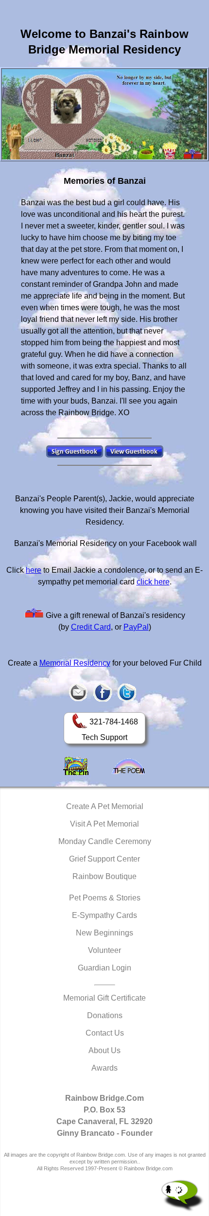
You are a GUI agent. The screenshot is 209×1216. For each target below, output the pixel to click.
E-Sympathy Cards (104, 915)
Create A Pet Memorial (104, 806)
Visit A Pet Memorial (104, 824)
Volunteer (104, 950)
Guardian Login (104, 968)
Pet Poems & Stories (104, 898)
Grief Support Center (104, 859)
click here (153, 582)
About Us (104, 1050)
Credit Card (91, 627)
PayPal (136, 627)
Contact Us (105, 1033)
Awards (104, 1068)
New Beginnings (104, 933)
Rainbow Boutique (104, 876)
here (33, 570)
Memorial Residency (74, 663)
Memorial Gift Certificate (104, 998)
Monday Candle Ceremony (104, 841)
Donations (104, 1015)
